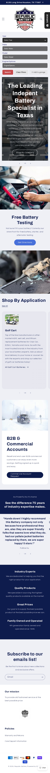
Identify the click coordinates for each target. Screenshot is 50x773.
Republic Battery (20, 766)
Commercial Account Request (21, 475)
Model (4, 53)
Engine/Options (9, 61)
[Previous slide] (19, 163)
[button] (3, 19)
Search (8, 72)
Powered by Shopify (34, 766)
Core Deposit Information (16, 741)
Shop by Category (25, 153)
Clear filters (21, 72)
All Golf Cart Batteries (15, 367)
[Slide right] (30, 393)
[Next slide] (30, 163)
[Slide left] (19, 393)
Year (4, 36)
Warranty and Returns (14, 735)
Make (4, 45)
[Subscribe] (42, 677)
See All (5, 306)
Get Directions (25, 242)
